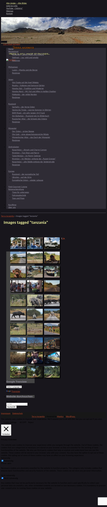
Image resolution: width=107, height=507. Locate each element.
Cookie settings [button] (10, 422)
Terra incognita (23, 47)
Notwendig (8, 461)
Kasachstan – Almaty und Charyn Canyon (29, 150)
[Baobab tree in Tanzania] (18, 343)
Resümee (16, 61)
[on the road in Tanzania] (35, 372)
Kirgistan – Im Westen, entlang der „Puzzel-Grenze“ (34, 159)
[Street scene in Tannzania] (18, 286)
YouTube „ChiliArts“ (14, 9)
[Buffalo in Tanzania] (35, 300)
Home (10, 49)
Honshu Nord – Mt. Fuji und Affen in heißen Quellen (34, 92)
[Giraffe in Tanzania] (18, 300)
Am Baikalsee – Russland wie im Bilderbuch (30, 116)
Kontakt (9, 14)
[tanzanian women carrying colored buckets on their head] (52, 329)
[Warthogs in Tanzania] (35, 329)
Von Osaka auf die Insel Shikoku (25, 83)
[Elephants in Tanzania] (35, 257)
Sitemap (9, 11)
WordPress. (70, 417)
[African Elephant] (18, 329)
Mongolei (12, 128)
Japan (10, 80)
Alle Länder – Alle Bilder (16, 3)
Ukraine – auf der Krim (22, 177)
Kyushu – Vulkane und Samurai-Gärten (28, 86)
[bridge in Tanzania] (52, 372)
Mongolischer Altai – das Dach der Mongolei (31, 137)
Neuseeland (13, 52)
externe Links (11, 6)
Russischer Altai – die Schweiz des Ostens (29, 119)
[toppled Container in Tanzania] (52, 286)
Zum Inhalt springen (11, 44)
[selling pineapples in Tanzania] (35, 272)
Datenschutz (17, 414)
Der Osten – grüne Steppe (23, 131)
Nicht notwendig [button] (8, 476)
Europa (11, 171)
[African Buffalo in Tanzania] (18, 314)
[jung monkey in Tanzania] (52, 257)
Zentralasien (13, 147)
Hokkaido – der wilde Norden (24, 95)
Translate (15, 391)
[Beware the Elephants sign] (18, 257)
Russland (12, 104)
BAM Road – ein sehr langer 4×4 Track (28, 113)
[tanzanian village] (18, 372)
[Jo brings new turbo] (35, 286)
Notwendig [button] (5, 458)
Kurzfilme (12, 205)
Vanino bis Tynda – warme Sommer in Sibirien (31, 110)
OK (11, 407)
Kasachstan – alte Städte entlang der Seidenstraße (33, 162)
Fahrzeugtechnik (19, 195)
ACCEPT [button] (23, 422)
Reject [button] (31, 422)
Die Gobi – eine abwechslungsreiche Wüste (30, 134)
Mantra (60, 417)
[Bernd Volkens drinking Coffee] (35, 357)
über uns (12, 208)
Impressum (5, 414)
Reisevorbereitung (16, 189)
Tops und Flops (18, 198)
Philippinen (13, 67)
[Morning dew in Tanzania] (18, 357)
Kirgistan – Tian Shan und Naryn (25, 153)
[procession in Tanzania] (52, 272)
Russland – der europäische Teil (25, 174)
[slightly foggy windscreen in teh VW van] (52, 357)
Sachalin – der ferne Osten (23, 107)
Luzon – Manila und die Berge (24, 70)
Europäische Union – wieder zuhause (27, 180)
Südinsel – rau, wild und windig (25, 58)
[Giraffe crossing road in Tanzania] (52, 314)
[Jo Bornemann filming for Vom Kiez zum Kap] (52, 243)
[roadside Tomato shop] (52, 343)
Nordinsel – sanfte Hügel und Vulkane (28, 55)
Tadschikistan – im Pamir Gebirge (26, 156)
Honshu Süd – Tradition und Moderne (28, 89)
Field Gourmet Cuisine (17, 187)
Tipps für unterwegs (20, 192)
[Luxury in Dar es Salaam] (18, 243)
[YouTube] (10, 60)
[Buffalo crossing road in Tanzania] (52, 300)
